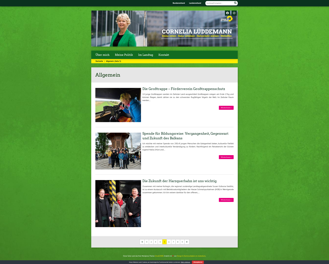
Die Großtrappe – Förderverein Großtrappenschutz (183, 89)
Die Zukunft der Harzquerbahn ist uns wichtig (179, 181)
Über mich (102, 55)
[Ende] (187, 241)
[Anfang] (142, 241)
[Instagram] (234, 13)
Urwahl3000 (159, 256)
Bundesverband (179, 3)
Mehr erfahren (185, 262)
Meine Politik (124, 55)
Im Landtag (145, 55)
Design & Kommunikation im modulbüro (191, 256)
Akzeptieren (197, 262)
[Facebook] (227, 13)
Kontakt (163, 55)
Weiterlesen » (226, 108)
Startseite (99, 61)
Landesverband (195, 3)
